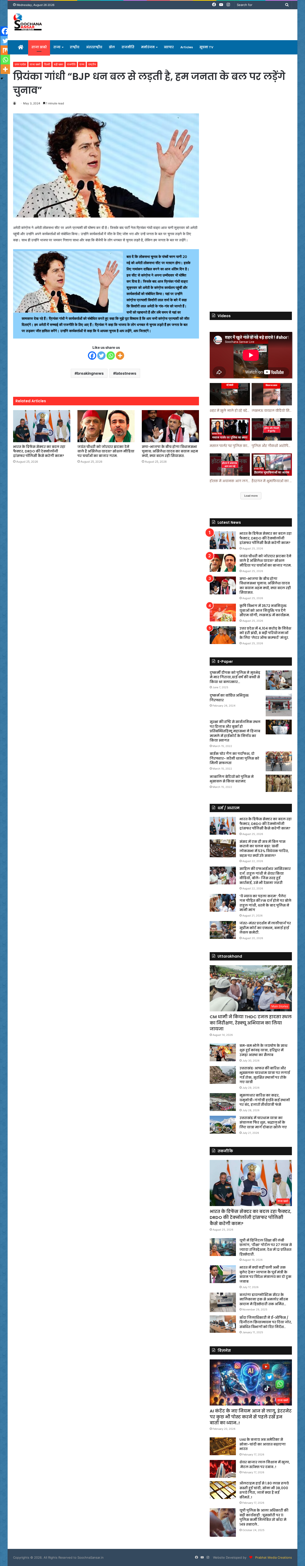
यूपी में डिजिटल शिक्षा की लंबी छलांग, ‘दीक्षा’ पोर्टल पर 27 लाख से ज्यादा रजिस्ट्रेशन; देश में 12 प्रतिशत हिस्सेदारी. (265, 1247)
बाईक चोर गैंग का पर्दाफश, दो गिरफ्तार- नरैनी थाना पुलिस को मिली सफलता (234, 758)
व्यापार (169, 47)
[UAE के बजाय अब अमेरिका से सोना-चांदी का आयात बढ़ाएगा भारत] (223, 1446)
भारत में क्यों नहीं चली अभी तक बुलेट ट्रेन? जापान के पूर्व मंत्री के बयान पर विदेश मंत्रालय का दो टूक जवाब (265, 1274)
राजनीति (128, 47)
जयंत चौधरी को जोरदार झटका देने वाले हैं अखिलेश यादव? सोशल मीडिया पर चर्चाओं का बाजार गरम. (105, 451)
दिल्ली (47, 64)
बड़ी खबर (58, 64)
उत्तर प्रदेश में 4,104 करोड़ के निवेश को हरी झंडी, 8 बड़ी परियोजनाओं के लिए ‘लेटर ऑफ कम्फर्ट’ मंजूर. (265, 633)
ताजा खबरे (39, 47)
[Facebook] (92, 355)
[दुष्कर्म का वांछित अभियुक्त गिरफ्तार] (279, 704)
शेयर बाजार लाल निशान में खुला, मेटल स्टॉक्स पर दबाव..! (264, 1464)
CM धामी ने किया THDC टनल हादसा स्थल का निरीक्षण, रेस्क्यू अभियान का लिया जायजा (251, 1023)
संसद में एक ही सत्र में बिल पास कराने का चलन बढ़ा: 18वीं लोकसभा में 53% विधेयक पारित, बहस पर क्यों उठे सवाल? (264, 848)
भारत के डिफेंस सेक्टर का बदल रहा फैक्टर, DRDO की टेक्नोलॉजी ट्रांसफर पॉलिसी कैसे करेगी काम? (39, 451)
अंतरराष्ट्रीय (94, 47)
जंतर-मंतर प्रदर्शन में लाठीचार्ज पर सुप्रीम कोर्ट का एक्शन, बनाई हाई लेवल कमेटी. (265, 928)
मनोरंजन (148, 47)
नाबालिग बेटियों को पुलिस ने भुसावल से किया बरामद (232, 779)
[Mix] (5, 50)
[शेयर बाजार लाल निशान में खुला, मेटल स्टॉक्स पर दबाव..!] (223, 1469)
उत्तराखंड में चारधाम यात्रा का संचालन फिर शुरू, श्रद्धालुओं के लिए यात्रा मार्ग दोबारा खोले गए (263, 1122)
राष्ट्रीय (74, 47)
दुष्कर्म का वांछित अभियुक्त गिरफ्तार (229, 698)
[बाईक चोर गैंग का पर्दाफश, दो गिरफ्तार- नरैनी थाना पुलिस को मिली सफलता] (279, 761)
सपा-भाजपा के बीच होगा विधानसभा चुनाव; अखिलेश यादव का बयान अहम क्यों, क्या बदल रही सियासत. (170, 451)
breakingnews (90, 373)
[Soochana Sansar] (28, 23)
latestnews (126, 373)
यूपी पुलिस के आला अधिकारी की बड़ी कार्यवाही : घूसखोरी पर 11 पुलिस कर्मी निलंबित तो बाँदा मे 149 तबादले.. (263, 1517)
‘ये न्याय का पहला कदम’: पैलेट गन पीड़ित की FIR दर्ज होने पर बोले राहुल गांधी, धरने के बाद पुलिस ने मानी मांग (265, 903)
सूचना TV (206, 47)
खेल (112, 47)
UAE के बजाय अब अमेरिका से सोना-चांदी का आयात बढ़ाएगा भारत (262, 1444)
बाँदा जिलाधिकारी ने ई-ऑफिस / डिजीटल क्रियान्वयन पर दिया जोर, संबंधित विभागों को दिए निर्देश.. (265, 1322)
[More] (120, 355)
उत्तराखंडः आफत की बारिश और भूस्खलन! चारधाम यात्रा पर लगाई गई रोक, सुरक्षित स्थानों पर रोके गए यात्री (264, 1075)
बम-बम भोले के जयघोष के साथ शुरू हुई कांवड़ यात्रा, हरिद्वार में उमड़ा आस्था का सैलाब (263, 1050)
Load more (251, 495)
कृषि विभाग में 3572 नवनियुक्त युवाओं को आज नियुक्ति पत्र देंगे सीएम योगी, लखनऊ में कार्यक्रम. (264, 610)
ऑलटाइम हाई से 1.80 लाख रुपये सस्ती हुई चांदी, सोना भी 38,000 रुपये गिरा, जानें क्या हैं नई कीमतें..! (264, 1490)
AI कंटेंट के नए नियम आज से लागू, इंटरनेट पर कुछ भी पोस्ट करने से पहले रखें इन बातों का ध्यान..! (251, 1417)
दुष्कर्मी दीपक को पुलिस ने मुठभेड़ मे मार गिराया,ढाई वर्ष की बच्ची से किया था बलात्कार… (235, 677)
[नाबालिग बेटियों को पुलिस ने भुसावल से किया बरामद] (279, 783)
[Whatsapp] (111, 355)
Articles (186, 47)
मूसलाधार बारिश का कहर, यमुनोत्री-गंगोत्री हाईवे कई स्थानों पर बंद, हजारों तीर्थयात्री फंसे (264, 1100)
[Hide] (2, 78)
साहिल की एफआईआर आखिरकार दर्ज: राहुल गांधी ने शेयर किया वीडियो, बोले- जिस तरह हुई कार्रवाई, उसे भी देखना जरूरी (265, 875)
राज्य (57, 47)
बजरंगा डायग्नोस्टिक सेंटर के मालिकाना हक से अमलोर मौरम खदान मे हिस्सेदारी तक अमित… (263, 1299)
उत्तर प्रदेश (20, 64)
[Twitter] (101, 355)
